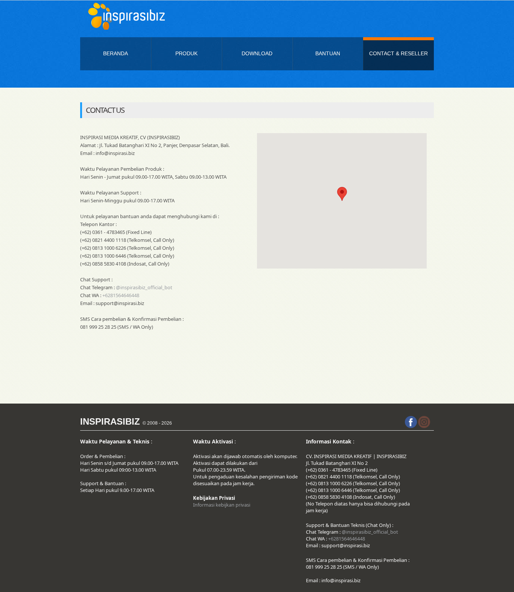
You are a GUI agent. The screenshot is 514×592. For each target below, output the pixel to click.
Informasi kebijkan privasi (221, 504)
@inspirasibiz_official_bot (144, 287)
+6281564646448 (120, 295)
